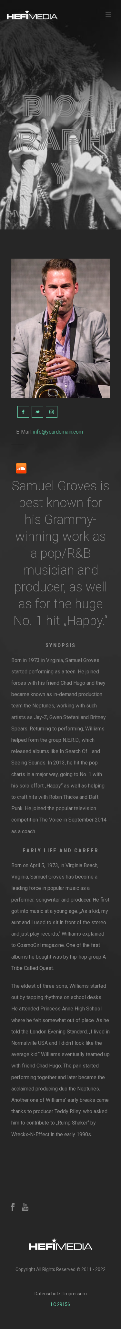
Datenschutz (48, 1293)
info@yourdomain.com (58, 432)
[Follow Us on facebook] (12, 1207)
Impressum (75, 1293)
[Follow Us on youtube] (25, 1207)
